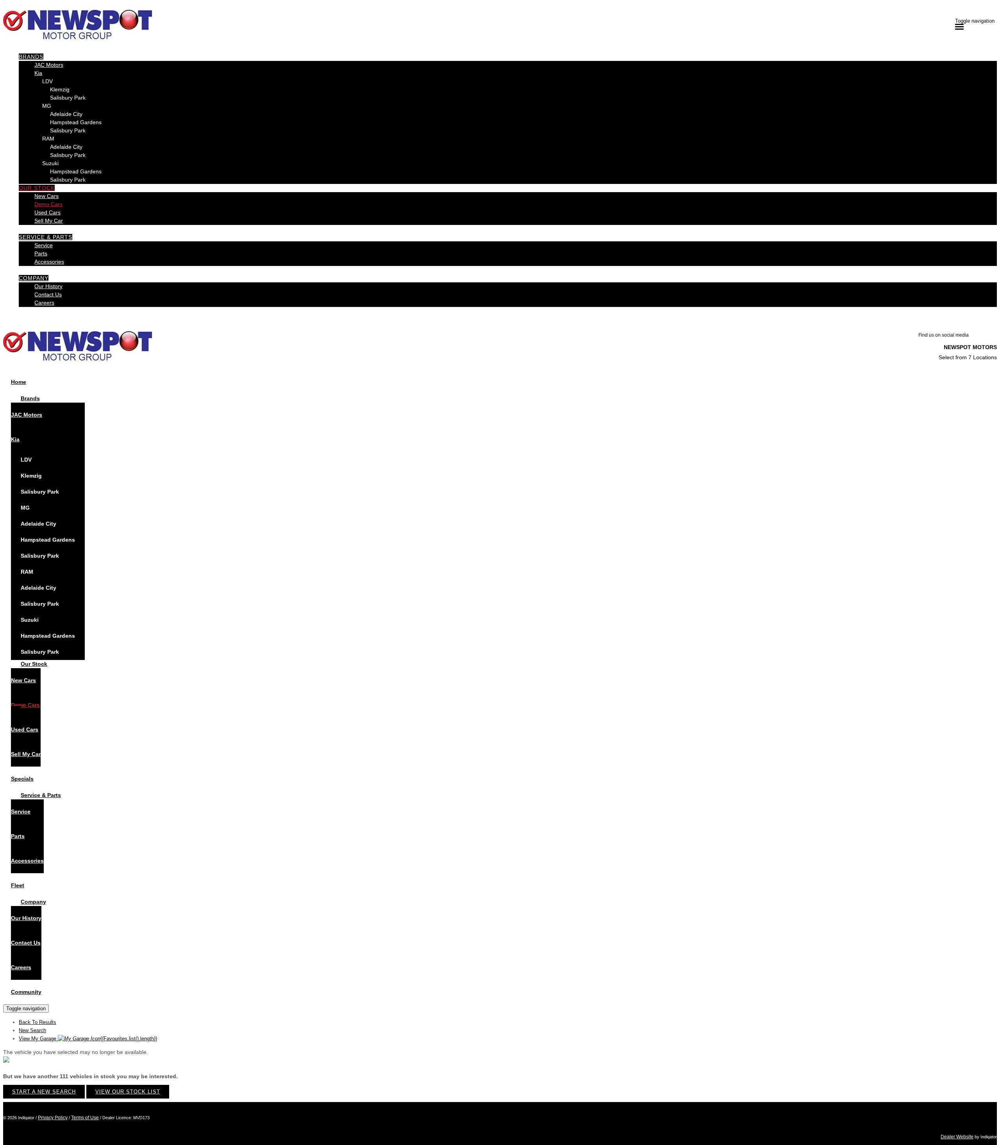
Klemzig (60, 89)
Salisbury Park (68, 98)
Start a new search (44, 1092)
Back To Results (37, 1022)
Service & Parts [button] (45, 237)
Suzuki (50, 163)
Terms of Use (85, 1117)
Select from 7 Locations (968, 357)
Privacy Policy (53, 1117)
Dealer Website (957, 1137)
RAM (48, 139)
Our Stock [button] (37, 188)
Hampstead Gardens (76, 122)
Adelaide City (66, 114)
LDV (47, 81)
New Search (32, 1030)
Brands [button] (31, 57)
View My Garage (88, 1039)
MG (46, 106)
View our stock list (127, 1092)
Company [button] (33, 278)
